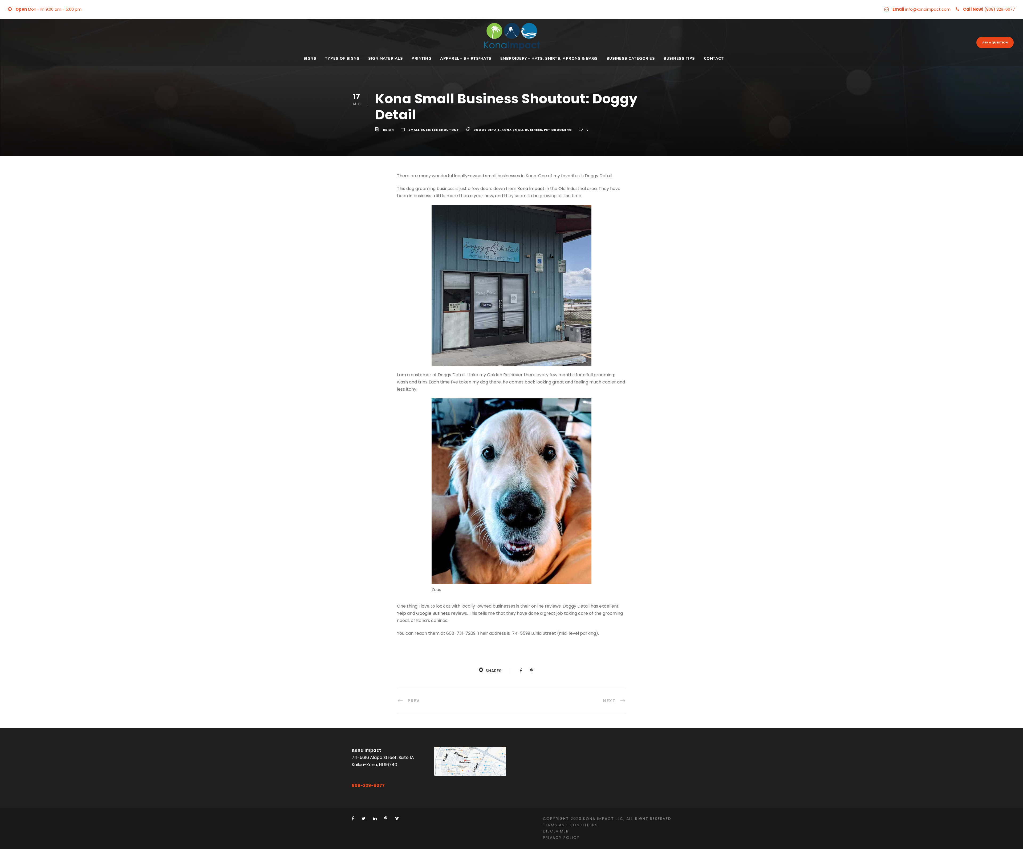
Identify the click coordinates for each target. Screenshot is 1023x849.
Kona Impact (531, 188)
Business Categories (631, 58)
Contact (714, 58)
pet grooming (558, 130)
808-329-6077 (368, 785)
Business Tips (679, 58)
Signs (309, 58)
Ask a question (995, 42)
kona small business (522, 130)
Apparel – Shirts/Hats (466, 58)
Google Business (433, 613)
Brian (388, 130)
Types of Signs (342, 58)
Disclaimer (556, 831)
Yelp (401, 613)
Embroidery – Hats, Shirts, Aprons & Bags (549, 58)
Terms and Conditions (570, 825)
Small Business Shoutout (433, 130)
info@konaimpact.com (928, 9)
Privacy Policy (561, 837)
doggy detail (486, 130)
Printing (421, 58)
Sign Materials (385, 58)
